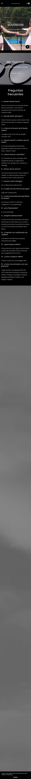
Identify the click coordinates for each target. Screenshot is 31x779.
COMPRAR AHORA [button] (15, 73)
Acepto (15, 777)
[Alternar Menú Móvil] (3, 3)
